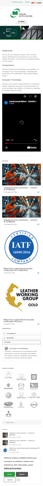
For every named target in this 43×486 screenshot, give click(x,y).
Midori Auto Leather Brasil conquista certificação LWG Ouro (19, 320)
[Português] (38, 3)
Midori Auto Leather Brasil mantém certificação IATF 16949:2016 (18, 269)
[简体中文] (32, 3)
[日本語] (36, 3)
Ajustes (9, 480)
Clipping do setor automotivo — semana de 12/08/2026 (20, 221)
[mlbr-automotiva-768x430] (21, 174)
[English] (34, 3)
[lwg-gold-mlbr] (21, 297)
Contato (27, 2)
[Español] (40, 3)
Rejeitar (22, 474)
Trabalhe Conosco (17, 2)
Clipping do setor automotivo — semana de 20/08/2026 (20, 188)
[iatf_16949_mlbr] (21, 247)
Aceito (9, 474)
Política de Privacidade (12, 468)
